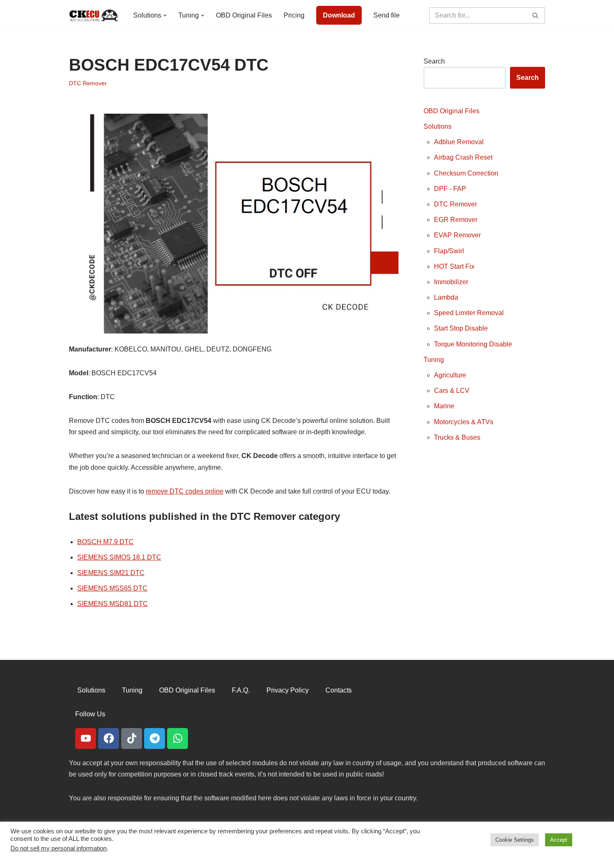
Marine (444, 406)
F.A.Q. (241, 690)
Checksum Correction (466, 173)
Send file (386, 15)
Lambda (446, 297)
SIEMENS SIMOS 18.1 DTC (119, 557)
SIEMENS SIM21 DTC (111, 572)
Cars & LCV (451, 390)
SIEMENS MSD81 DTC (112, 603)
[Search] (535, 15)
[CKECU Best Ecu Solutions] (94, 15)
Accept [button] (558, 840)
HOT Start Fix (454, 266)
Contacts (338, 690)
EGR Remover (455, 219)
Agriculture (450, 375)
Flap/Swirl (449, 251)
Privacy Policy (287, 690)
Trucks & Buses (457, 437)
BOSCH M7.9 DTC (105, 541)
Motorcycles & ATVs (463, 421)
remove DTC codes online (184, 491)
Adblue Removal (459, 141)
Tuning (434, 359)
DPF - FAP (450, 188)
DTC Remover (88, 83)
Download (339, 15)
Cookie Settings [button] (514, 840)
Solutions (438, 126)
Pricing (294, 15)
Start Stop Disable (461, 328)
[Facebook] (108, 738)
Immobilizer (451, 281)
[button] (165, 15)
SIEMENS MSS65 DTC (112, 588)
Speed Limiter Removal (469, 312)
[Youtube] (85, 738)
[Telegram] (154, 738)
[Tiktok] (131, 738)
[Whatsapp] (177, 738)
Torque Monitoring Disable (473, 344)
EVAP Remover (457, 235)
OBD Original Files (244, 15)
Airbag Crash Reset (463, 157)
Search (434, 61)
